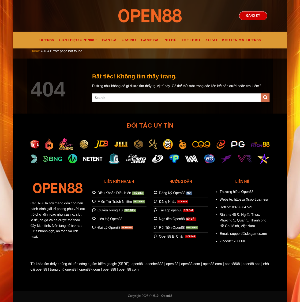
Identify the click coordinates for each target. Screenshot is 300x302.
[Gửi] (265, 97)
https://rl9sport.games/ (251, 199)
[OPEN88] (150, 15)
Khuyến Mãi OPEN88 (241, 40)
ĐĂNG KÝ (253, 15)
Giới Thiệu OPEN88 (76, 40)
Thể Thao (191, 40)
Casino (129, 40)
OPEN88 (46, 40)
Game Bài (150, 40)
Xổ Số (211, 40)
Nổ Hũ (170, 40)
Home (35, 51)
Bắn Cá (109, 40)
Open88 (247, 192)
